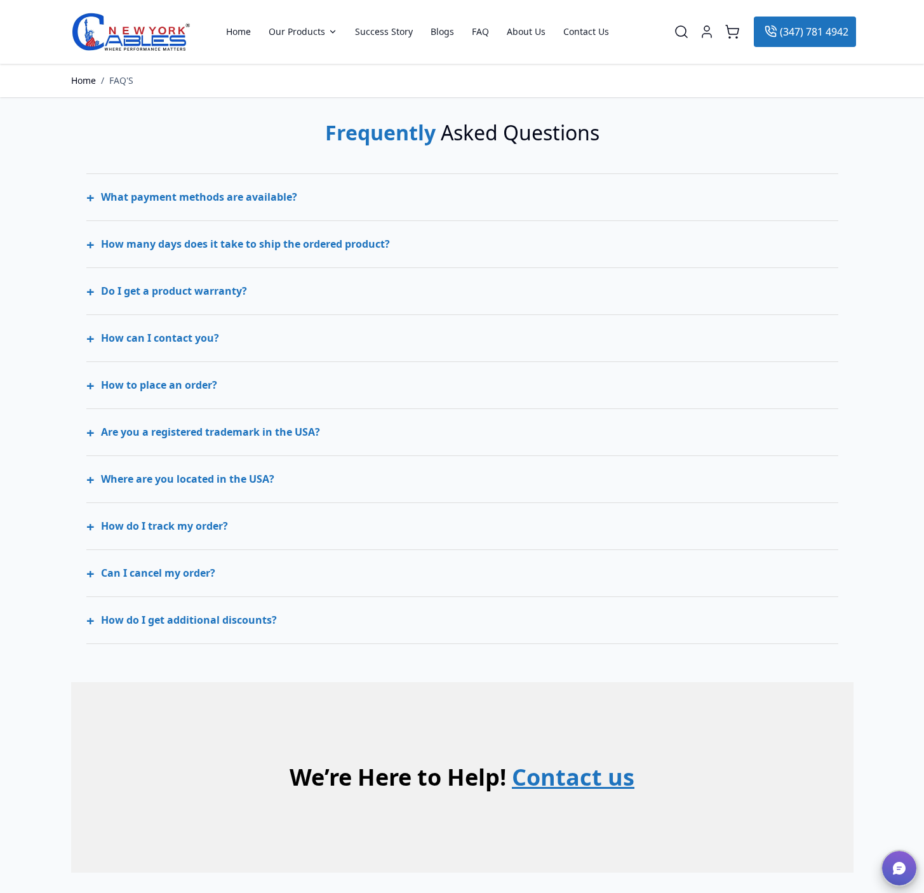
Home (238, 31)
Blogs (442, 31)
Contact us (573, 777)
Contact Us (586, 31)
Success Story (384, 31)
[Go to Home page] (131, 32)
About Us (526, 31)
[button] (899, 868)
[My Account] (706, 31)
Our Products (297, 31)
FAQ (480, 31)
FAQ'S (121, 80)
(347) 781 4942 (814, 32)
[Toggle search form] (681, 31)
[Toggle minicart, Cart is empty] (732, 31)
